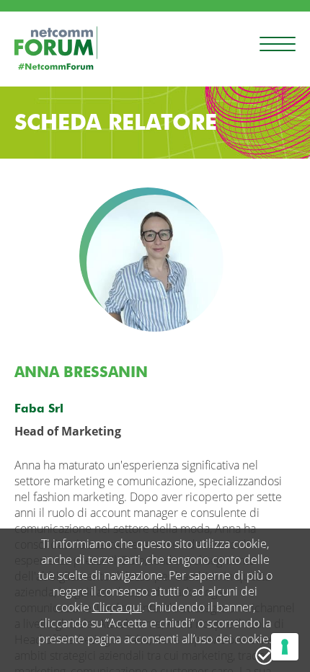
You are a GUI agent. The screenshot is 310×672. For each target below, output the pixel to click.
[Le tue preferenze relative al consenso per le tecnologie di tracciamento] (284, 646)
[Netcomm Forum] (55, 48)
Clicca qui (117, 607)
